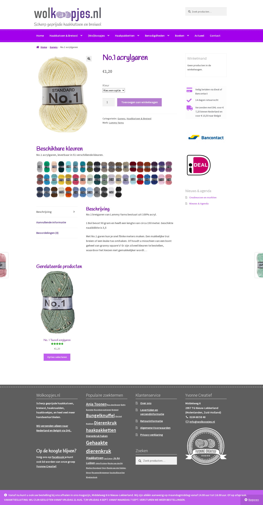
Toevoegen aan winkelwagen (139, 102)
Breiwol (115, 410)
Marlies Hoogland (93, 468)
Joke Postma (101, 463)
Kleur (106, 85)
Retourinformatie (151, 421)
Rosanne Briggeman (100, 472)
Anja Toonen (96, 404)
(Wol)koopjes (96, 35)
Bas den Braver (113, 405)
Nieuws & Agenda (199, 203)
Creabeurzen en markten (202, 197)
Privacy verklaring (151, 434)
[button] (89, 59)
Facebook (58, 457)
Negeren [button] (253, 499)
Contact (215, 35)
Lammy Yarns (116, 122)
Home (40, 35)
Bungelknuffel (100, 415)
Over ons (145, 403)
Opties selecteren (57, 357)
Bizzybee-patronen (102, 410)
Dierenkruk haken (97, 436)
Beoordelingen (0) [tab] (47, 233)
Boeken (179, 35)
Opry (104, 468)
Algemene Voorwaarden (155, 427)
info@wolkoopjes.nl (202, 421)
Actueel (199, 35)
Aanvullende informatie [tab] (51, 222)
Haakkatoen (94, 458)
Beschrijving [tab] (44, 211)
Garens (54, 47)
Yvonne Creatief (46, 466)
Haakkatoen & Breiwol (64, 35)
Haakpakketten (125, 35)
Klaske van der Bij (115, 463)
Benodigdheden (155, 35)
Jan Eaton (108, 458)
